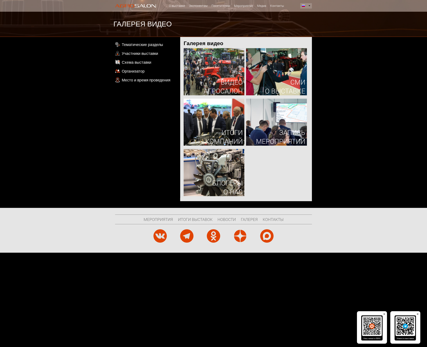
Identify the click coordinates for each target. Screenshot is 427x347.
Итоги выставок (195, 219)
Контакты (277, 6)
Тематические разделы (142, 44)
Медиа (261, 6)
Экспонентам (198, 6)
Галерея (249, 219)
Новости (227, 219)
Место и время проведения (146, 80)
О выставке (177, 6)
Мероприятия (243, 6)
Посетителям (220, 6)
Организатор (133, 71)
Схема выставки (136, 62)
